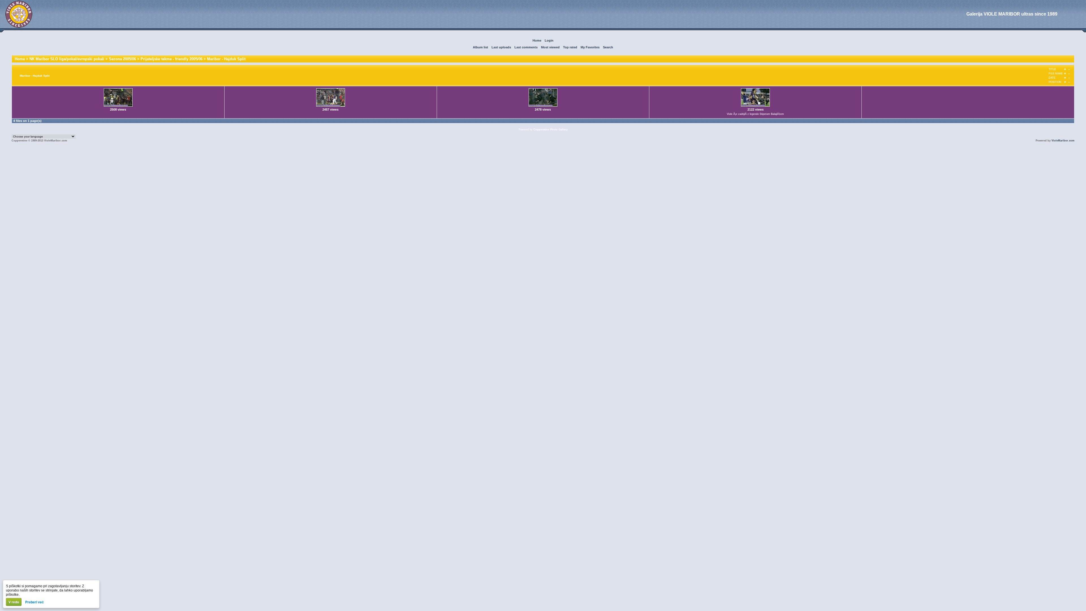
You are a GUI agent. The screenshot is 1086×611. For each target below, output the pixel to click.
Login (549, 40)
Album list (480, 47)
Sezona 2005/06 (122, 59)
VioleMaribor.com (1062, 140)
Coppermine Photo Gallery (550, 129)
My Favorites (590, 47)
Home (537, 40)
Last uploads (501, 47)
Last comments (526, 47)
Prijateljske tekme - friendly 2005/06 (171, 59)
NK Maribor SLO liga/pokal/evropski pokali (66, 59)
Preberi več (34, 601)
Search (608, 47)
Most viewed (550, 47)
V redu (13, 601)
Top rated (570, 47)
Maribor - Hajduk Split (226, 59)
